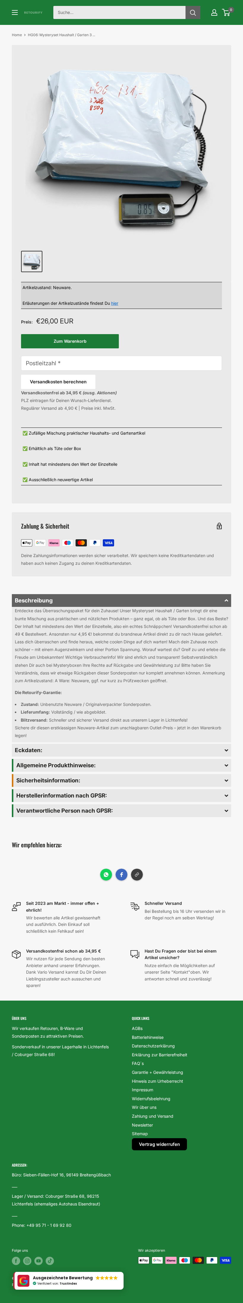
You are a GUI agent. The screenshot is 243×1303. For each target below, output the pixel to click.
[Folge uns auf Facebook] (16, 1261)
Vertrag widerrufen (159, 1144)
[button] (121, 600)
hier (114, 303)
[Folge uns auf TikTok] (50, 1261)
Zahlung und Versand (152, 1116)
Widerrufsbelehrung (151, 1098)
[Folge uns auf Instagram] (27, 1261)
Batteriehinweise (148, 1037)
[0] (226, 12)
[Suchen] (193, 12)
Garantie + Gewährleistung (157, 1072)
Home (17, 35)
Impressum (142, 1089)
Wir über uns (144, 1107)
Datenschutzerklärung (153, 1045)
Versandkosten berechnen (58, 382)
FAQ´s (138, 1063)
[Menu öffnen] (15, 12)
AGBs (137, 1028)
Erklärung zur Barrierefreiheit (159, 1054)
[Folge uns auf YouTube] (38, 1261)
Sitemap (140, 1133)
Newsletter (142, 1124)
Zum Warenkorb (70, 341)
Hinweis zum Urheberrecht (157, 1081)
